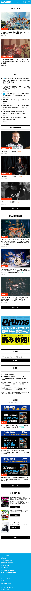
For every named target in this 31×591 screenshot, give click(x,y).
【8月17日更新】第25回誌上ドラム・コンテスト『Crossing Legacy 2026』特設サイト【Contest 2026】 (14, 378)
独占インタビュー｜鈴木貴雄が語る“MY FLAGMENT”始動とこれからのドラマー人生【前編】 (15, 392)
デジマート (4, 580)
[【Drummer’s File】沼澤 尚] (15, 191)
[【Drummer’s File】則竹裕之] (15, 140)
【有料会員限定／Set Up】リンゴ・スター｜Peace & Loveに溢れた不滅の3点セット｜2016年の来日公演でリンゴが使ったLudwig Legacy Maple (15, 270)
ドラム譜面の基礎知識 (8, 374)
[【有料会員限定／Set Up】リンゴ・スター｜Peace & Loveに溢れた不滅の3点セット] (15, 258)
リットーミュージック (6, 578)
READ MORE (15, 209)
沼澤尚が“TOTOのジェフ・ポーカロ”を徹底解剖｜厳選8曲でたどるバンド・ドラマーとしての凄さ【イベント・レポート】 (15, 383)
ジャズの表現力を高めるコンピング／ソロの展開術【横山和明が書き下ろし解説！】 (14, 426)
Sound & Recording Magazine (8, 572)
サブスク (22, 272)
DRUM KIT (4, 236)
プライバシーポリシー (6, 560)
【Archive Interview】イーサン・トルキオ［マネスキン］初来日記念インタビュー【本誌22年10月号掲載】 (15, 61)
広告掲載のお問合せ (6, 583)
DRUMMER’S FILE (6, 148)
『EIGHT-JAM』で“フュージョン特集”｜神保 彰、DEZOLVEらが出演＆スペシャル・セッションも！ (16, 94)
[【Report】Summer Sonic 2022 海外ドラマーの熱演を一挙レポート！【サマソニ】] (15, 21)
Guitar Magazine (5, 565)
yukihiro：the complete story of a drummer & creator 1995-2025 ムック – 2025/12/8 (19, 523)
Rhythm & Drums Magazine (7, 570)
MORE (15, 538)
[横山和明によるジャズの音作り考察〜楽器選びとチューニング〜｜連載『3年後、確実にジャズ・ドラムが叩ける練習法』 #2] (15, 440)
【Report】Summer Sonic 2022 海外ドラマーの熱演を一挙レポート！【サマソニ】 (15, 33)
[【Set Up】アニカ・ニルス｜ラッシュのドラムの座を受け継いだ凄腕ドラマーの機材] (15, 286)
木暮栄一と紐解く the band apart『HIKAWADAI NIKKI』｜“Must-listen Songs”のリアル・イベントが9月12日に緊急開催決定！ (16, 80)
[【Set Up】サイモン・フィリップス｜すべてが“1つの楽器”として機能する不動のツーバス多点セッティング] (15, 228)
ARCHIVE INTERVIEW (7, 56)
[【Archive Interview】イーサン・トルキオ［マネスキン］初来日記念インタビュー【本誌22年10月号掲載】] (15, 48)
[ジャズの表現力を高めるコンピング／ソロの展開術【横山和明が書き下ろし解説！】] (15, 414)
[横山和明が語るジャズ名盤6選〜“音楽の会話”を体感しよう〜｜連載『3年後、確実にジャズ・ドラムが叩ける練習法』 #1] (15, 466)
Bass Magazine (5, 567)
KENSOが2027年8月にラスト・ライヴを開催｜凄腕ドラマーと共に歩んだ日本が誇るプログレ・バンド (16, 106)
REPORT (4, 29)
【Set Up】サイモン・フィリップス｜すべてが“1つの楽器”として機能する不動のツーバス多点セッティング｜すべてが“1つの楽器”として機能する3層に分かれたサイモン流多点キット (15, 242)
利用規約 (3, 558)
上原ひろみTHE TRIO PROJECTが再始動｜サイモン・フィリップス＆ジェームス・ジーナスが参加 (16, 112)
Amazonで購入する (15, 507)
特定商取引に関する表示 (7, 563)
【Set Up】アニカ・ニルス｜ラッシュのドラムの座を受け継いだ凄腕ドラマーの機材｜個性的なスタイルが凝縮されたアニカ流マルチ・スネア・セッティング (15, 299)
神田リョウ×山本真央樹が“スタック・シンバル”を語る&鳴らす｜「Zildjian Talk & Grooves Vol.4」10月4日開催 (16, 87)
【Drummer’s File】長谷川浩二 (9, 176)
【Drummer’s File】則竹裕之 (9, 151)
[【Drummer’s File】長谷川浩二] (15, 165)
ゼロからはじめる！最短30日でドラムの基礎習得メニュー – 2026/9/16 (19, 511)
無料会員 (19, 151)
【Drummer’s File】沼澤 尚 (8, 202)
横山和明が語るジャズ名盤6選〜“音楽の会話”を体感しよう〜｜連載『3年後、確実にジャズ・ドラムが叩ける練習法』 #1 (15, 479)
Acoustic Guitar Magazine (7, 575)
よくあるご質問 (5, 555)
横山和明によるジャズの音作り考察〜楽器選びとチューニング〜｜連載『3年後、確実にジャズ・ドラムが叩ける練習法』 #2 (15, 452)
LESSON (4, 422)
